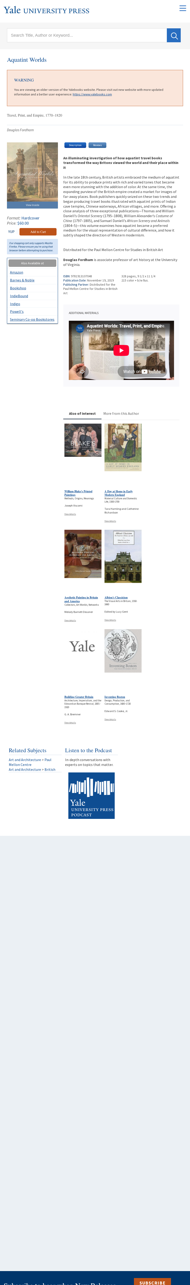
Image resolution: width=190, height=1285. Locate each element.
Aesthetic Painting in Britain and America (81, 599)
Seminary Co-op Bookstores (32, 319)
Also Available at (32, 263)
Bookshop (18, 288)
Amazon (16, 272)
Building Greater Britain (78, 697)
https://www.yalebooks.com (92, 94)
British (49, 769)
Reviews (97, 145)
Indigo (15, 303)
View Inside (32, 205)
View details (70, 514)
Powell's (17, 311)
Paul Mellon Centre (30, 762)
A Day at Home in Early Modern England (118, 493)
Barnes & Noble (22, 280)
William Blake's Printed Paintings (78, 493)
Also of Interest (82, 413)
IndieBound (19, 296)
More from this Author (121, 413)
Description (75, 145)
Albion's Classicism (116, 597)
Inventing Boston (114, 697)
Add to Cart (38, 231)
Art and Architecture (25, 759)
